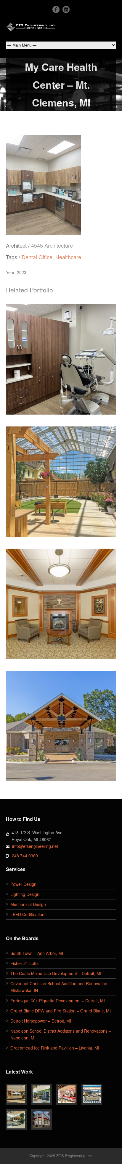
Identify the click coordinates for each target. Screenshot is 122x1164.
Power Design (23, 884)
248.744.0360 (25, 856)
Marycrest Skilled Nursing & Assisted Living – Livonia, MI (61, 601)
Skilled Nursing (72, 621)
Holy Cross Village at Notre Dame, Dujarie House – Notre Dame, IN (61, 723)
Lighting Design (24, 894)
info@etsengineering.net (35, 846)
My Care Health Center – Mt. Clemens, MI (61, 356)
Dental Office (37, 257)
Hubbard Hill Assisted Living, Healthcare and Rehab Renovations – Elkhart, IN (61, 478)
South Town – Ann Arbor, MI (36, 953)
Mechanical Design (28, 904)
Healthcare (68, 257)
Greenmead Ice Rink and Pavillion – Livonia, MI (54, 1048)
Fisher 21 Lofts (24, 963)
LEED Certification (27, 914)
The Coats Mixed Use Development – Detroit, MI (55, 973)
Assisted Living (50, 503)
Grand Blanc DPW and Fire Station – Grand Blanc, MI (60, 1011)
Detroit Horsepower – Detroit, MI (40, 1021)
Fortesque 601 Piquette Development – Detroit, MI (57, 1001)
